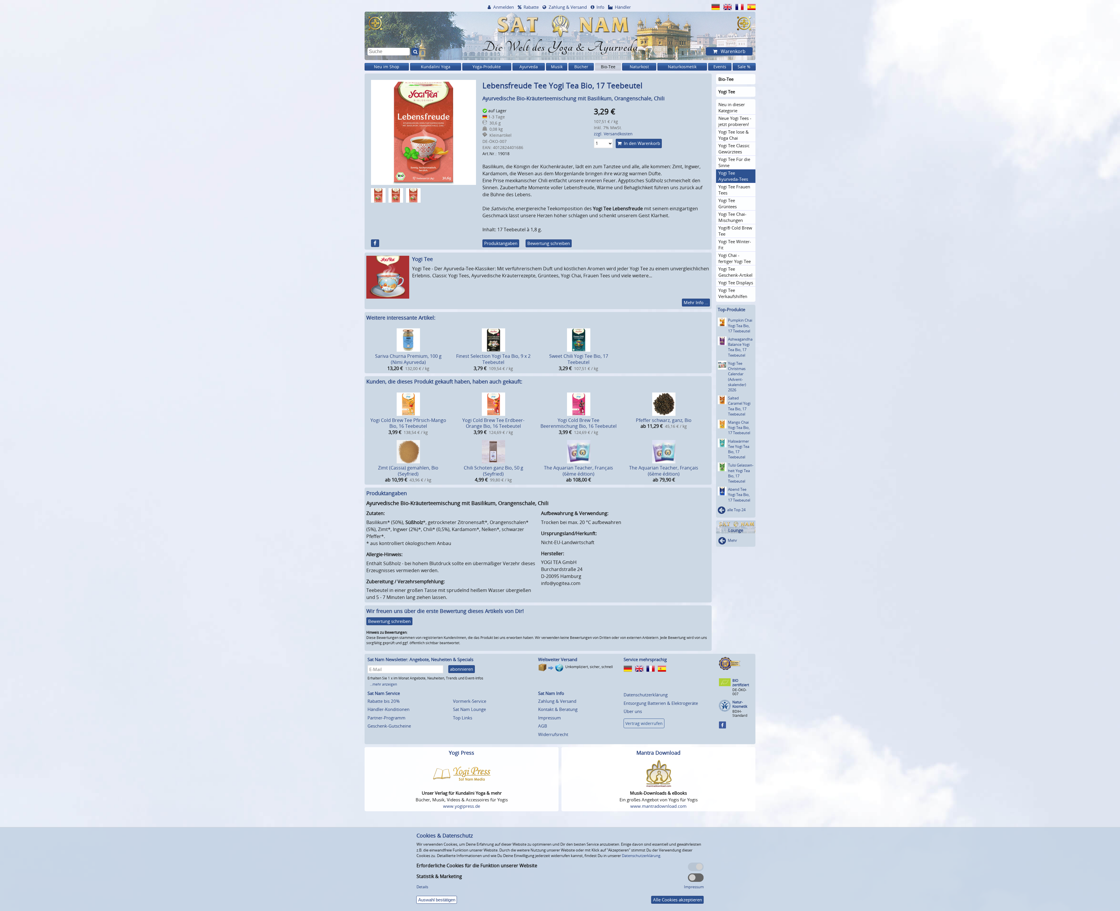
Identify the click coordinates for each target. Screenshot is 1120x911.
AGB (542, 726)
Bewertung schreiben (548, 243)
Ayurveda (528, 66)
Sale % (744, 66)
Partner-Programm (386, 718)
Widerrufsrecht (553, 734)
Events (719, 66)
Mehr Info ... (696, 302)
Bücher (581, 66)
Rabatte (531, 7)
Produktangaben (500, 243)
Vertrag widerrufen (644, 723)
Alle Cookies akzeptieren (677, 900)
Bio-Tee (608, 66)
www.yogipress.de (461, 806)
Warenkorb (733, 51)
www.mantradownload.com (658, 806)
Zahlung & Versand (568, 7)
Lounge (735, 530)
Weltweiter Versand (557, 659)
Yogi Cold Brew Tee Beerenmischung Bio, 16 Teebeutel (578, 423)
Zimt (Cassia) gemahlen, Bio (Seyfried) (408, 471)
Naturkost (639, 66)
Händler (623, 7)
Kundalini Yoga (435, 66)
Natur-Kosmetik (739, 704)
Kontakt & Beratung (558, 709)
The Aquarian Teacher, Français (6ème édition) (578, 471)
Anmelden (503, 7)
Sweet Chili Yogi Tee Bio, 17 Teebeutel (578, 359)
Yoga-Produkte (487, 66)
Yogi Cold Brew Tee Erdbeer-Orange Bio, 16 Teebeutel (493, 423)
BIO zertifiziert (740, 683)
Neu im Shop (386, 66)
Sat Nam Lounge (469, 709)
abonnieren (461, 669)
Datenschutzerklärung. (641, 855)
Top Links (462, 718)
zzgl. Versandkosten (613, 133)
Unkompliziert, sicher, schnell (589, 666)
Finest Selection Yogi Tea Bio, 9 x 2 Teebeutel (493, 359)
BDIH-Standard (739, 713)
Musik (557, 66)
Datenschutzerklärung (646, 695)
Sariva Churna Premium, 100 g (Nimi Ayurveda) (408, 359)
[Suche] (415, 51)
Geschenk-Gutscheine (389, 726)
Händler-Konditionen (389, 709)
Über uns (633, 711)
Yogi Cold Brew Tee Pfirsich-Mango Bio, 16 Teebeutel (408, 423)
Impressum (549, 718)
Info (600, 7)
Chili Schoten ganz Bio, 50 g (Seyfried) (493, 471)
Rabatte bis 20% (384, 701)
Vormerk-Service (469, 701)
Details (422, 886)
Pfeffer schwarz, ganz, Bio (664, 420)
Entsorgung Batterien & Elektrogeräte (661, 703)
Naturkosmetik (682, 66)
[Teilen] (375, 243)
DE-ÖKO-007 (739, 691)
